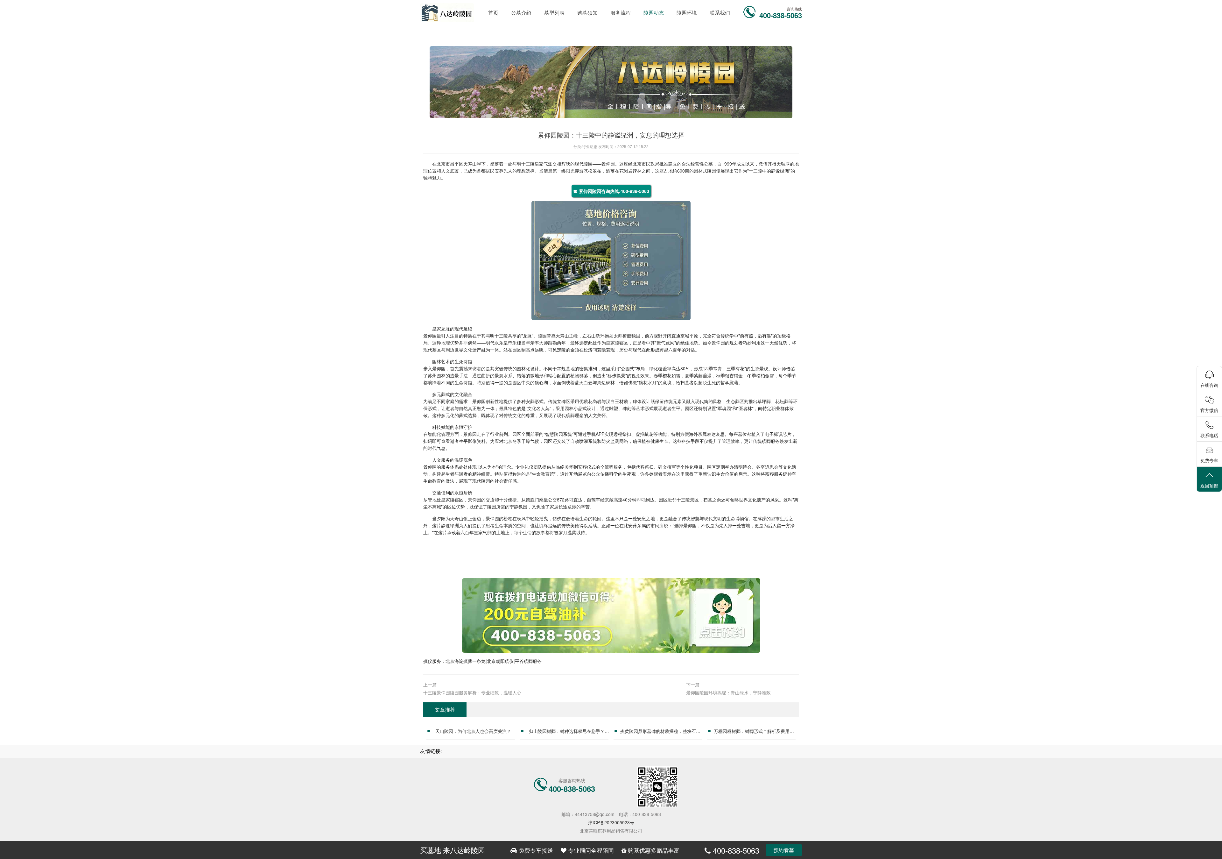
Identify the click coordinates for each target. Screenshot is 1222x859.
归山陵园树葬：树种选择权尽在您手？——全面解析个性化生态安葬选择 (567, 732)
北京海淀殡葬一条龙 (466, 661)
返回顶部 (1209, 485)
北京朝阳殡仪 (500, 661)
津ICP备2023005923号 (611, 822)
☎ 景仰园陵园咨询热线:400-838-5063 (611, 191)
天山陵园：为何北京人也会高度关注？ (473, 731)
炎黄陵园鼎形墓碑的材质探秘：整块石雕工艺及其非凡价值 (660, 732)
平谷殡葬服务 (528, 661)
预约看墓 (784, 850)
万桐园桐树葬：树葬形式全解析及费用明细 (754, 732)
